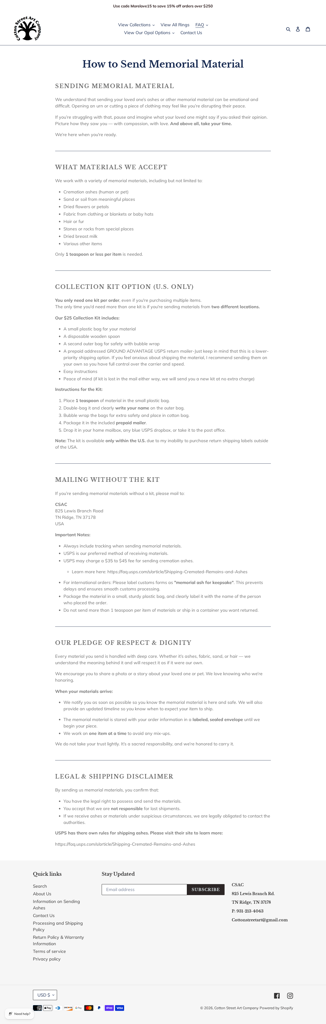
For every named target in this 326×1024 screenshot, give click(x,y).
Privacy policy (47, 959)
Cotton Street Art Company (236, 1008)
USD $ (43, 995)
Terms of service (49, 951)
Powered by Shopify (276, 1008)
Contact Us (44, 915)
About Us (42, 894)
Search (40, 886)
